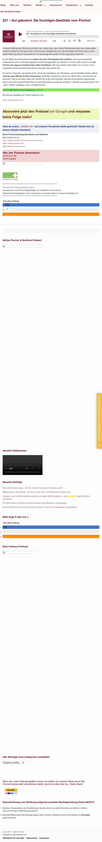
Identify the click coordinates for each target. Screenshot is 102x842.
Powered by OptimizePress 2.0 (15, 834)
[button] (7, 205)
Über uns (14, 5)
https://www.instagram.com (14, 146)
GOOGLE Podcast (10, 179)
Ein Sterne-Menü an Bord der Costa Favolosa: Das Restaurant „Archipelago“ (35, 503)
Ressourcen (56, 5)
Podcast (27, 5)
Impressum (44, 838)
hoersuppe (9, 158)
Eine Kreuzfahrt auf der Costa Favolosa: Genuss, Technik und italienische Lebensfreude (40, 507)
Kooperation (72, 5)
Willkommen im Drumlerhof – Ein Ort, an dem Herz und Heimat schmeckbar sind (36, 492)
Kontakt (89, 5)
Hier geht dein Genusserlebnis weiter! (18, 187)
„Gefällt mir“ (27, 126)
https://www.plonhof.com (13, 100)
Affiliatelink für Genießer (13, 838)
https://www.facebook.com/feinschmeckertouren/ (23, 140)
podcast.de (10, 155)
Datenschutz (31, 838)
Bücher (39, 5)
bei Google (59, 111)
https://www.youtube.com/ (13, 143)
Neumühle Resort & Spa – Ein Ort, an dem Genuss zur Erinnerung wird (32, 488)
